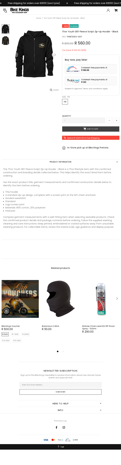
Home (38, 18)
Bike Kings (19, 10)
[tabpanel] (20, 312)
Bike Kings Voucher (11, 326)
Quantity (66, 116)
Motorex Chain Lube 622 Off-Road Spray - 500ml (98, 327)
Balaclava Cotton (50, 326)
